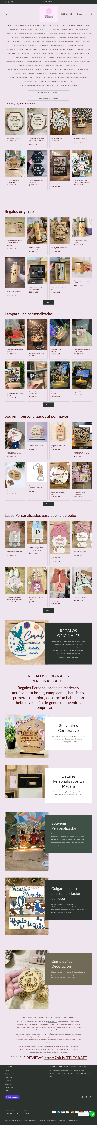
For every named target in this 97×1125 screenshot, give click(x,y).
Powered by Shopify (21, 1120)
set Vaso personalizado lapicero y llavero (35, 288)
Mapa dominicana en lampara (57, 350)
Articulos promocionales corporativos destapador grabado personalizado (36, 487)
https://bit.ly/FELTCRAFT (65, 1058)
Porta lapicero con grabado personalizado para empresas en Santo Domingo (14, 243)
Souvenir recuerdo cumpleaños (79, 493)
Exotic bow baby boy (80, 597)
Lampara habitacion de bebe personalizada (82, 350)
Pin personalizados (56, 138)
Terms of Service (10, 1074)
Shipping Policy (9, 1087)
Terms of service (51, 1120)
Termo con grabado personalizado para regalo (36, 248)
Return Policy (9, 1084)
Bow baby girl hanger (57, 601)
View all (48, 302)
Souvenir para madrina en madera (36, 446)
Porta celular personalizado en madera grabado (59, 248)
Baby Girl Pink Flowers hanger (80, 552)
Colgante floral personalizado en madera (14, 452)
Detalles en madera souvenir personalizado (80, 139)
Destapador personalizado (14, 491)
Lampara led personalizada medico (59, 392)
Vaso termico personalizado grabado (82, 281)
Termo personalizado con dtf (58, 288)
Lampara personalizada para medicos (15, 350)
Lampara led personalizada (36, 353)
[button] (7, 14)
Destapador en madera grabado (58, 446)
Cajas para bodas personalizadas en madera (81, 453)
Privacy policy (41, 1120)
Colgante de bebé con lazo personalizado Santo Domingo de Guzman (36, 548)
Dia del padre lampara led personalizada (36, 392)
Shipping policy (62, 1120)
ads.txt (7, 1090)
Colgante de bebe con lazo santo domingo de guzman (14, 552)
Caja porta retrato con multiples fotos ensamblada (82, 181)
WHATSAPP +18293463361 (48, 93)
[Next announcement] (65, 2)
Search (7, 1070)
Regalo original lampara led (81, 392)
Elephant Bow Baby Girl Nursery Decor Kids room (14, 598)
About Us (8, 1081)
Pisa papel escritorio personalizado (13, 181)
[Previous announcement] (32, 2)
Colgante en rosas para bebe (58, 493)
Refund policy (9, 1077)
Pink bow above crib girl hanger (36, 598)
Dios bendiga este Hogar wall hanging (36, 181)
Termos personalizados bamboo (80, 241)
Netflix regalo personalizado (59, 184)
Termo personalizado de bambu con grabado (14, 292)
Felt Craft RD (12, 1120)
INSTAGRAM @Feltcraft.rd (48, 98)
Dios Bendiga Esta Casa (13, 138)
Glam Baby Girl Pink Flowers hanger (57, 557)
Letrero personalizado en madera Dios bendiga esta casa (36, 140)
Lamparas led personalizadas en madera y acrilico (15, 393)
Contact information (73, 1120)
